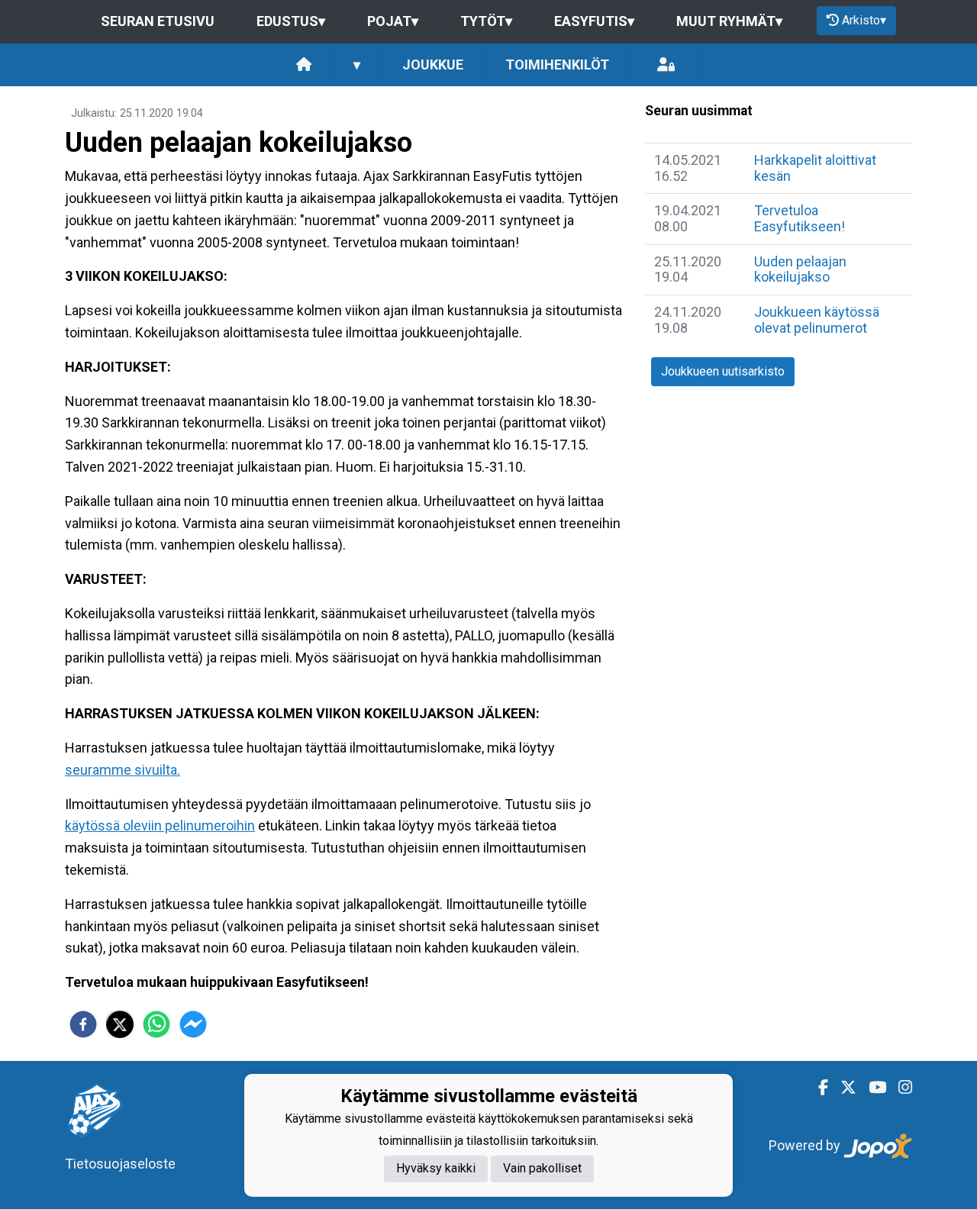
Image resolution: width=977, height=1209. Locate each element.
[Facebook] (817, 1087)
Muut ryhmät (729, 21)
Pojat (392, 21)
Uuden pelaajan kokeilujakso (800, 269)
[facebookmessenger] (193, 1024)
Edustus (290, 21)
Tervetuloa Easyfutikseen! (799, 218)
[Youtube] (871, 1087)
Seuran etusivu (157, 21)
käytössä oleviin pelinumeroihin (160, 825)
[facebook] (83, 1024)
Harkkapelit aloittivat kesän (815, 168)
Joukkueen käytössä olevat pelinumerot (816, 320)
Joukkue (432, 64)
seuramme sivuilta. (122, 770)
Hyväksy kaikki (436, 1169)
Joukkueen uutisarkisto (723, 371)
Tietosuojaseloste (120, 1164)
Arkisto (864, 20)
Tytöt (486, 21)
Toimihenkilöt (557, 64)
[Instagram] (899, 1087)
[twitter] (120, 1024)
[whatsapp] (156, 1024)
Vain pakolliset (542, 1169)
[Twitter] (842, 1087)
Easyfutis (594, 21)
